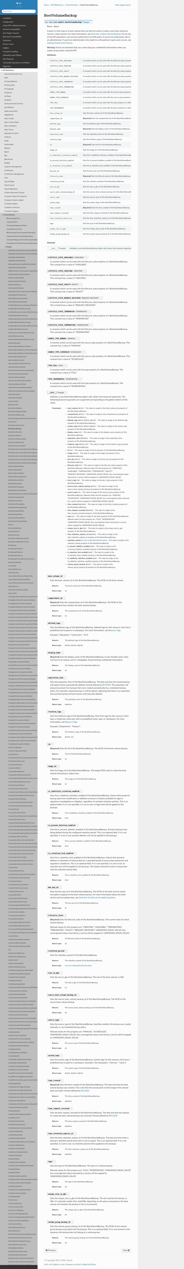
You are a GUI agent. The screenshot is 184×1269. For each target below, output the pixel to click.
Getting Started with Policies (59, 43)
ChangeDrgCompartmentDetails (18, 662)
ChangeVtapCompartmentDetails (19, 744)
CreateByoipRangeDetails (16, 984)
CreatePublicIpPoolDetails (16, 1138)
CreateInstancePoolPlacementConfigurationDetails (23, 1104)
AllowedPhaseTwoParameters (17, 302)
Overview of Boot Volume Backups (106, 34)
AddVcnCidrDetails (14, 284)
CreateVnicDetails (14, 1172)
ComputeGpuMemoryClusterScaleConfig (21, 850)
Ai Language (9, 89)
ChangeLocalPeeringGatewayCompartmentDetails (23, 685)
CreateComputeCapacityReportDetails (20, 1004)
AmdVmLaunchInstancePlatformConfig (21, 332)
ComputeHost (13, 867)
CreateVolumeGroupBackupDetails (19, 1189)
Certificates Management (14, 174)
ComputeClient (12, 222)
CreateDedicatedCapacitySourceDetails (21, 1042)
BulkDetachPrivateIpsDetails (17, 507)
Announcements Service (13, 104)
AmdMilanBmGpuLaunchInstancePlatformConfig (23, 305)
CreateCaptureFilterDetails (17, 994)
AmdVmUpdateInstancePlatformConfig (21, 339)
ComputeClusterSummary (16, 819)
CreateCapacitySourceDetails (17, 991)
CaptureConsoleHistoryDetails (18, 590)
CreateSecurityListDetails (16, 1148)
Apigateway (8, 115)
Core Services (9, 215)
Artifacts (7, 137)
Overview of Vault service (90, 898)
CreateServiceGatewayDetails (18, 1152)
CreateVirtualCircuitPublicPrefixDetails (21, 1165)
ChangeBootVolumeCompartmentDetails (21, 600)
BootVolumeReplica (14, 435)
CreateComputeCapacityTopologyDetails (21, 1011)
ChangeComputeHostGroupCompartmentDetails (23, 638)
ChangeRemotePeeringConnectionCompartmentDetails (23, 703)
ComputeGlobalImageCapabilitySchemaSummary (23, 826)
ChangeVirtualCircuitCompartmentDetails (22, 723)
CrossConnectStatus (15, 1224)
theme (69, 1264)
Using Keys (110, 898)
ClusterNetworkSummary (16, 761)
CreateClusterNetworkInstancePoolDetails (22, 1001)
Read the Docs (89, 1264)
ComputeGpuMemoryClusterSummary (21, 853)
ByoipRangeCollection (15, 548)
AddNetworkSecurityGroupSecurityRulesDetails (23, 271)
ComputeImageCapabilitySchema (19, 905)
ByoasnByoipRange (14, 528)
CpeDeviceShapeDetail (15, 963)
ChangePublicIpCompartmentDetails (20, 696)
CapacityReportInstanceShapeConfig (20, 576)
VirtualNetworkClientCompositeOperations (22, 243)
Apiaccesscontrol (10, 111)
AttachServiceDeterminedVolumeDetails (21, 391)
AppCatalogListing (14, 343)
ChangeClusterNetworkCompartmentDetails (22, 614)
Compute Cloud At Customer (15, 196)
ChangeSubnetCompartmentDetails (20, 716)
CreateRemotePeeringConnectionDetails (21, 1142)
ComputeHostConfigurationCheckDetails (21, 874)
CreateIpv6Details (14, 1111)
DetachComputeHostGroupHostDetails (21, 1261)
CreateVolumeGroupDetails (17, 1193)
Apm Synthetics (10, 126)
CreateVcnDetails (13, 1159)
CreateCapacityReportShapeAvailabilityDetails (23, 987)
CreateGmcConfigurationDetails (18, 1066)
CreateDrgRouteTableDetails (17, 1063)
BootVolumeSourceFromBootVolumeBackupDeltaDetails (23, 449)
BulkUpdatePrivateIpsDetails (17, 521)
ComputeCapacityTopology (17, 799)
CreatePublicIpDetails (15, 1135)
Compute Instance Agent (14, 200)
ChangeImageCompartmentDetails (19, 668)
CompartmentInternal (15, 764)
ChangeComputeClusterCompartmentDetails (23, 624)
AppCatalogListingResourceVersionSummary (22, 353)
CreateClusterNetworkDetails (17, 997)
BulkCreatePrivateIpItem (16, 473)
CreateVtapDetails (14, 1196)
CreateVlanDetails (14, 1169)
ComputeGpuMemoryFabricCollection (21, 860)
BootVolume (12, 422)
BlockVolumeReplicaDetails (17, 411)
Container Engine (11, 204)
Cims (6, 178)
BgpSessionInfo (13, 404)
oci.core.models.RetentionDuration (78, 966)
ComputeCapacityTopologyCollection (20, 802)
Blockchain (8, 159)
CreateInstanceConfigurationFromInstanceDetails (23, 1094)
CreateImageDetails (14, 1083)
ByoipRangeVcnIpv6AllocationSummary (21, 559)
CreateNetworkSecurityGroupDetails (20, 1128)
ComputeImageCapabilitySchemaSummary (22, 908)
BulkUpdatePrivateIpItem (16, 518)
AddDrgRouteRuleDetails (16, 257)
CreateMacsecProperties (16, 1121)
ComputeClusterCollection (17, 812)
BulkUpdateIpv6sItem (15, 514)
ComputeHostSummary (16, 891)
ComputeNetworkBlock (16, 919)
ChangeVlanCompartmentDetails (19, 727)
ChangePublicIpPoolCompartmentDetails (21, 699)
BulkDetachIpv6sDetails (16, 497)
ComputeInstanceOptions (16, 915)
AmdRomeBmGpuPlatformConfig (19, 322)
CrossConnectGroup (15, 1203)
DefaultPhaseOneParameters (17, 1251)
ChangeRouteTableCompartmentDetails (21, 706)
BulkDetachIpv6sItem (15, 500)
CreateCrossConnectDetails (17, 1035)
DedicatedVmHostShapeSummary (19, 1241)
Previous (51, 1250)
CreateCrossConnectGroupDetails (19, 1039)
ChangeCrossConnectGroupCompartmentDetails (23, 651)
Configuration (8, 22)
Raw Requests (8, 59)
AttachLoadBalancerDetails (17, 384)
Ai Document (9, 85)
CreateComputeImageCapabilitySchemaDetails (23, 1028)
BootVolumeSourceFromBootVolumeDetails (22, 456)
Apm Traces (8, 130)
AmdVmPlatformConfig (16, 336)
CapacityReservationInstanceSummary (21, 583)
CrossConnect (13, 1200)
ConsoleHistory (13, 936)
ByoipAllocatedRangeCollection (18, 538)
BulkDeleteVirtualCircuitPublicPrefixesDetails (23, 494)
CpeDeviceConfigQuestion (17, 956)
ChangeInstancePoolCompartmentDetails (21, 679)
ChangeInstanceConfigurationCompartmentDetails (23, 675)
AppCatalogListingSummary (17, 356)
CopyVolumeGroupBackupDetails (19, 946)
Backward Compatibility (12, 37)
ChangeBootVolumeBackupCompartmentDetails (23, 596)
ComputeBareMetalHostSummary (19, 782)
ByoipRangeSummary (15, 555)
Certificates (8, 170)
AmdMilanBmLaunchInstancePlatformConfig (23, 312)
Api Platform (9, 107)
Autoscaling (8, 144)
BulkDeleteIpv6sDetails (16, 480)
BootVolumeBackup (15, 428)
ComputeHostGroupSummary (18, 888)
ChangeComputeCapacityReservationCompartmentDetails (23, 617)
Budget (7, 163)
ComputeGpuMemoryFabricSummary (20, 864)
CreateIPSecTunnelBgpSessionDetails (20, 1076)
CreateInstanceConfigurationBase (19, 1087)
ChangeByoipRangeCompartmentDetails (21, 607)
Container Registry (11, 211)
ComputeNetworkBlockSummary (19, 926)
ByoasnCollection (14, 531)
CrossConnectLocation (15, 1207)
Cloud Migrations (11, 189)
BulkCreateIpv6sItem (15, 470)
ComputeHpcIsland (14, 895)
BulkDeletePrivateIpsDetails (17, 490)
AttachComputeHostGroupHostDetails (21, 370)
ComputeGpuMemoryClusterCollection (21, 840)
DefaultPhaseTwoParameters (17, 1255)
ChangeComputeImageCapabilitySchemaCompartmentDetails (23, 641)
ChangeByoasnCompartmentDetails (20, 603)
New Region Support (11, 33)
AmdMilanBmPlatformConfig (17, 315)
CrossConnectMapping (15, 1210)
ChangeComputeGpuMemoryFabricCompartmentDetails (23, 631)
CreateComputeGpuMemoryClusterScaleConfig (23, 1021)
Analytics (7, 100)
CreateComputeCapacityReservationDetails (22, 1008)
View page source (123, 5)
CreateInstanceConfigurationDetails (20, 1090)
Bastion (7, 148)
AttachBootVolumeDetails (16, 367)
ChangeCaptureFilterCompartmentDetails (22, 610)
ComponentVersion (14, 768)
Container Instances (12, 207)
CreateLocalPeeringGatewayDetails (19, 1114)
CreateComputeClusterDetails (18, 1015)
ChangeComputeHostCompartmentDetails (22, 634)
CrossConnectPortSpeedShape (18, 1220)
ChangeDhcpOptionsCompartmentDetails (22, 658)
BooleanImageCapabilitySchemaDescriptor (22, 418)
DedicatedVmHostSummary (17, 1244)
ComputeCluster (13, 809)
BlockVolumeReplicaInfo (16, 415)
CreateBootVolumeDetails (16, 977)
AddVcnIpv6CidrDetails (16, 288)
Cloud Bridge (9, 182)
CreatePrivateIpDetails (15, 1131)
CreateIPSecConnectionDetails (18, 1069)
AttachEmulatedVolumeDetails (18, 374)
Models (9, 247)
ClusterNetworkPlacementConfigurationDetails (23, 758)
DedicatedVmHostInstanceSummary (20, 1237)
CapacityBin (12, 566)
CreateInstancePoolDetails (17, 1100)
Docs (46, 5)
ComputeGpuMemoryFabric (17, 857)
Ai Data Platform (10, 81)
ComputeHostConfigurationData (19, 877)
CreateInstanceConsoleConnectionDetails (22, 1097)
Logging (6, 48)
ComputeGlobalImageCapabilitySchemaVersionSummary (23, 833)
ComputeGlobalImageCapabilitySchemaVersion (23, 830)
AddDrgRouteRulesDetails (17, 260)
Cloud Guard (9, 185)
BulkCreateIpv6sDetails (16, 466)
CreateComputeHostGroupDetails (19, 1025)
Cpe (9, 950)
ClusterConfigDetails (15, 747)
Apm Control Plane (11, 122)
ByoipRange (12, 545)
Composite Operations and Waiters (16, 63)
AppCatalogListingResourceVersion (19, 346)
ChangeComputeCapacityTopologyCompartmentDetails (23, 620)
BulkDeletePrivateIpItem (16, 487)
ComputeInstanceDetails (16, 912)
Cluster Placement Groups (14, 193)
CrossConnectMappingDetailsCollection (21, 1217)
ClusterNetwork (13, 754)
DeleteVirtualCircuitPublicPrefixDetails (21, 1258)
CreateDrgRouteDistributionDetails (19, 1059)
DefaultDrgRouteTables (16, 1248)
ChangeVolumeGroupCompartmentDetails (22, 740)
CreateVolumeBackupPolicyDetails (19, 1183)
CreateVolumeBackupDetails (17, 1176)
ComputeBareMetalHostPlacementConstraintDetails (23, 778)
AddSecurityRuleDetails (16, 278)
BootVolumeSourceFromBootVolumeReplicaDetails (23, 459)
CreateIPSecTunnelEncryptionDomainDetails (23, 1080)
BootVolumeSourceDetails (17, 446)
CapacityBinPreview (14, 569)
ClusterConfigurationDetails (17, 751)
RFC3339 (106, 685)
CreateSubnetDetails (15, 1155)
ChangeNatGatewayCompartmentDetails (21, 689)
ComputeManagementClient (17, 225)
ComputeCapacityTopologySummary (20, 806)
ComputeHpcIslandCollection (18, 898)
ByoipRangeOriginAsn (15, 552)
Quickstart (7, 40)
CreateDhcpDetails (14, 1049)
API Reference (8, 70)
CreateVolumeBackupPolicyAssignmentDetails (23, 1179)
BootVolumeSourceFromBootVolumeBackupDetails (23, 452)
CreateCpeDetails (14, 1032)
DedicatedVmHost (14, 1231)
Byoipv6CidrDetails (14, 562)
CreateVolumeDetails (15, 1186)
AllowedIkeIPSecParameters (17, 295)
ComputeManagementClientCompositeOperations (22, 240)
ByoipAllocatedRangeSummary (18, 541)
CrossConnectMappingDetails (18, 1213)
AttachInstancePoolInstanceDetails (19, 380)
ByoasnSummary (13, 535)
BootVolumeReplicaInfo (16, 442)
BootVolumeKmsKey (15, 432)
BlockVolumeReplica (15, 408)
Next (125, 1250)
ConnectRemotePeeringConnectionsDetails (22, 932)
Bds (5, 155)
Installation (7, 18)
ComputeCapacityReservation (18, 788)
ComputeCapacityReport (16, 785)
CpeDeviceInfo (13, 960)
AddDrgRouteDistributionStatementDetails (22, 250)
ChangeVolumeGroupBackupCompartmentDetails (23, 737)
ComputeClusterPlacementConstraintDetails (22, 816)
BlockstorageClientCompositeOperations (21, 233)
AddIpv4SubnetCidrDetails (17, 267)
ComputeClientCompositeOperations (20, 236)
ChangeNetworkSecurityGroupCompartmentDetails (23, 692)
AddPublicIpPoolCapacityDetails (19, 274)
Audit (6, 141)
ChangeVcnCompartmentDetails (18, 720)
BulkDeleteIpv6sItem (15, 483)
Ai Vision (7, 96)
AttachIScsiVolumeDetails (16, 377)
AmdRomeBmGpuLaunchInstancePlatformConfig (23, 319)
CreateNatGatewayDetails (16, 1124)
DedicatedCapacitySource (16, 1227)
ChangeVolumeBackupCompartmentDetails (22, 730)
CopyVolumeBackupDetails (17, 943)
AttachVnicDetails (14, 394)
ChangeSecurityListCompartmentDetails (21, 709)
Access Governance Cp (13, 74)
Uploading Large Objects (12, 55)
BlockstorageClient (13, 218)
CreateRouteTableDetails (16, 1145)
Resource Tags (114, 630)
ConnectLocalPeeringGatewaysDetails (20, 929)
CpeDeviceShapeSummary (17, 967)
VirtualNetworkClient (14, 229)
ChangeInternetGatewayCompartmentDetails (23, 682)
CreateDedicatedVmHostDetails (18, 1045)
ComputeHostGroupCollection (18, 884)
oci (19, 3)
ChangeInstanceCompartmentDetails (20, 672)
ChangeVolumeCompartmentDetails (20, 734)
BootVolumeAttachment (16, 425)
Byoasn (10, 524)
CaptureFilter (12, 593)
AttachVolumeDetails (15, 398)
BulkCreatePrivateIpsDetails (17, 476)
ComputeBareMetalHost (16, 771)
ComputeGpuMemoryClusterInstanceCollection (23, 843)
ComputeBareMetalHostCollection (19, 775)
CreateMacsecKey (14, 1118)
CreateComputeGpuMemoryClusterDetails (22, 1018)
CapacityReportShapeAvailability (19, 579)
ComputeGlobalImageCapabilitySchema (21, 823)
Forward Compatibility (11, 29)
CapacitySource (13, 586)
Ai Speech (8, 93)
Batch (6, 152)
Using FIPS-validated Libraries (14, 26)
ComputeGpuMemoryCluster (17, 836)
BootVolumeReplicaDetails (17, 439)
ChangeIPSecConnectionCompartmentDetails (23, 665)
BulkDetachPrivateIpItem (16, 504)
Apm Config (9, 118)
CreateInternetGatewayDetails (18, 1107)
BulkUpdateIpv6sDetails (16, 511)
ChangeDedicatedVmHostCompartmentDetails (23, 655)
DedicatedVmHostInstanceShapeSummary (22, 1234)
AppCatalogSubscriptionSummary (19, 363)
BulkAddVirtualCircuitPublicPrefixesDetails (22, 463)
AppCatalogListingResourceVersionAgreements (23, 350)
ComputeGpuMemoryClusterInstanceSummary (23, 847)
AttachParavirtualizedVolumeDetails (20, 387)
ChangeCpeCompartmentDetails (19, 644)
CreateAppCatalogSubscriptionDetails (20, 970)
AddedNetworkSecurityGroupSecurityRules (22, 291)
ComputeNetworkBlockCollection (19, 922)
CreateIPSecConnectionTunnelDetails (20, 1073)
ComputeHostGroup (15, 881)
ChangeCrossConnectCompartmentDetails (22, 648)
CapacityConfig (13, 572)
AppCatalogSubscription (16, 360)
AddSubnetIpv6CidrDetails (17, 281)
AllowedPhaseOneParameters (18, 298)
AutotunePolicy (13, 401)
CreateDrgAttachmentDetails (17, 1052)
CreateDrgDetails (13, 1056)
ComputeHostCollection (16, 871)
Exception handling (10, 52)
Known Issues (8, 44)
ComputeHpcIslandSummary (17, 901)
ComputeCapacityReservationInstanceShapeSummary (23, 792)
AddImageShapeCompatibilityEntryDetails (22, 264)
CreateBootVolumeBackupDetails (19, 974)
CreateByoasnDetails (15, 980)
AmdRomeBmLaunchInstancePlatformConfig (23, 326)
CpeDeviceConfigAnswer (16, 953)
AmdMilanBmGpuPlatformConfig (19, 308)
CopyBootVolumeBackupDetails (19, 939)
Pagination (7, 66)
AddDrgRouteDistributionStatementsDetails (22, 254)
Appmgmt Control (11, 133)
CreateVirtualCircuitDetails (17, 1162)
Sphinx (56, 1264)
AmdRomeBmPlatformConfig (18, 329)
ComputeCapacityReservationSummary (21, 795)
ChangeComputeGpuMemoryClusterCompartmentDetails (23, 627)
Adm (6, 78)
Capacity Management (13, 167)
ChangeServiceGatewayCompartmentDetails (22, 713)
